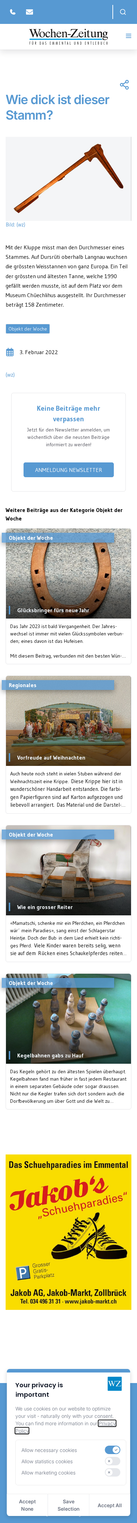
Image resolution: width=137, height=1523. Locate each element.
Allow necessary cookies (49, 1450)
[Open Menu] (129, 36)
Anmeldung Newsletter (68, 469)
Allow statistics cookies (47, 1461)
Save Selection (68, 1505)
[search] (123, 12)
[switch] (112, 1450)
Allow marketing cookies (48, 1473)
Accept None (27, 1505)
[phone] (13, 12)
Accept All (110, 1505)
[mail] (29, 12)
